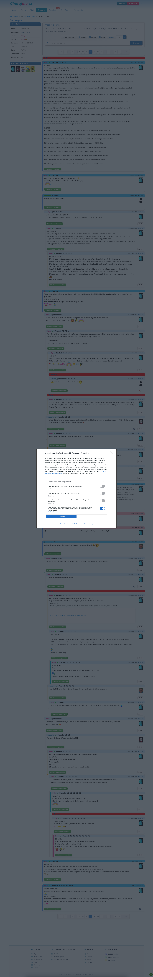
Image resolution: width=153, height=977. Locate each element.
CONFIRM (61, 516)
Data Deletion (64, 524)
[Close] (112, 453)
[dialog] (76, 488)
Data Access (76, 524)
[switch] (102, 486)
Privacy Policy (88, 524)
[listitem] (76, 482)
